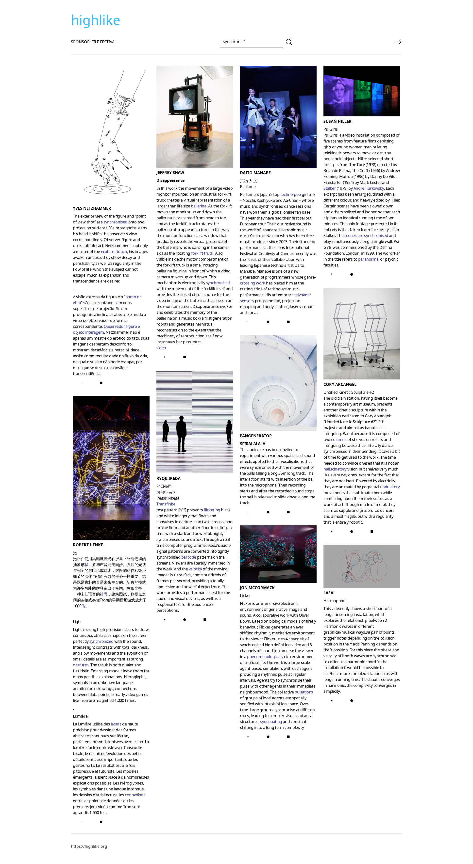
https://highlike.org (89, 846)
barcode (188, 557)
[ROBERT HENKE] (111, 469)
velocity (195, 569)
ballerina (198, 206)
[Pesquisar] (289, 42)
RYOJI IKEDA (168, 478)
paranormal (368, 259)
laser (114, 724)
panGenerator (256, 436)
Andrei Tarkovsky (369, 188)
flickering (212, 510)
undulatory (390, 486)
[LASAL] (361, 567)
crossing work (252, 283)
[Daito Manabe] (278, 118)
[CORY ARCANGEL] (361, 334)
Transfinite (165, 504)
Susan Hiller (337, 121)
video (161, 347)
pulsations (304, 692)
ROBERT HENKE (88, 545)
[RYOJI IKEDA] (194, 422)
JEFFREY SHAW (170, 172)
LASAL (329, 593)
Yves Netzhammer (92, 208)
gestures (81, 665)
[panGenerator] (278, 384)
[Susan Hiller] (361, 92)
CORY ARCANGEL (339, 384)
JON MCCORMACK (257, 587)
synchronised (115, 222)
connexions (135, 795)
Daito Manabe (255, 172)
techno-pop (290, 194)
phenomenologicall (263, 656)
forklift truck (202, 253)
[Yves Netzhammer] (111, 135)
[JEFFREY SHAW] (194, 118)
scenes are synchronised (366, 235)
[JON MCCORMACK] (278, 555)
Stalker (329, 188)
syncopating (271, 721)
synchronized (101, 641)
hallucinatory (335, 469)
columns (338, 439)
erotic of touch (114, 251)
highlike (95, 20)
